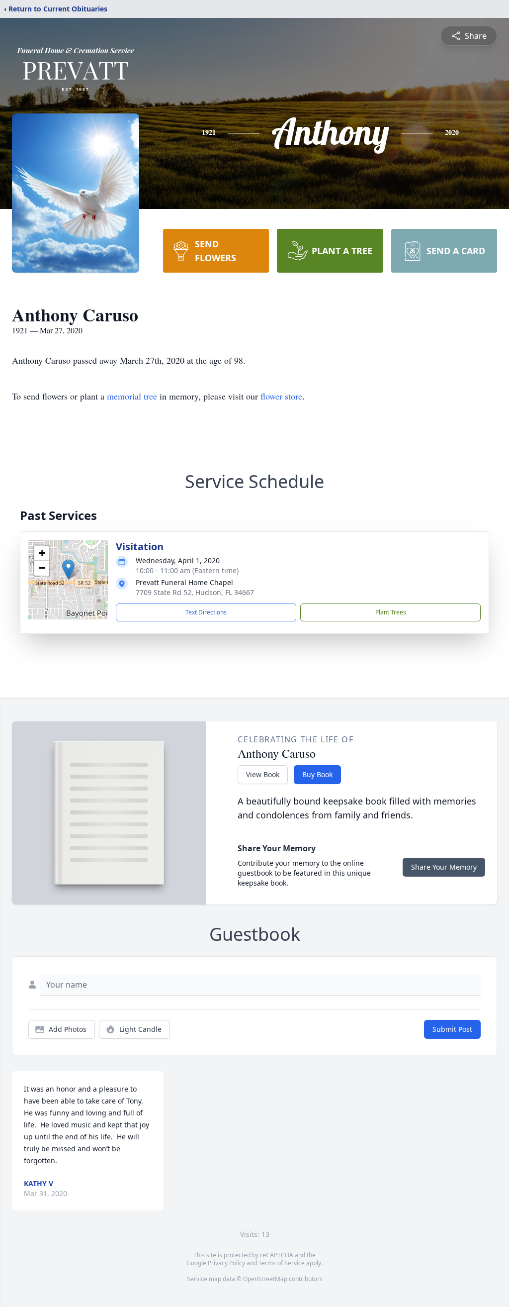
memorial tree (132, 396)
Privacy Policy (226, 1263)
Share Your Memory (444, 867)
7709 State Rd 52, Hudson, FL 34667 (195, 592)
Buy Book (317, 774)
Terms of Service (281, 1263)
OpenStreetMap (265, 1279)
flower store (281, 396)
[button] (68, 569)
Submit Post (452, 1029)
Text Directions (206, 612)
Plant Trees (390, 612)
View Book (262, 774)
